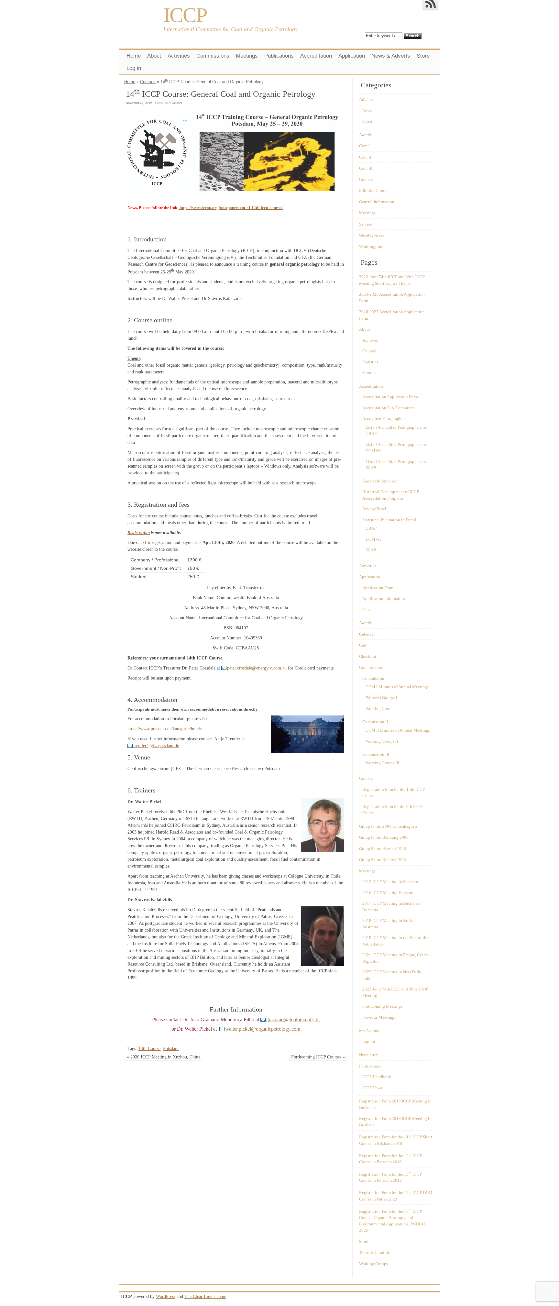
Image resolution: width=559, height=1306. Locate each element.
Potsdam (171, 1048)
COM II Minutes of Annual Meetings (398, 730)
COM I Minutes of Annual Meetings (397, 686)
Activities (179, 56)
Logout (368, 1041)
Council (369, 351)
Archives (370, 340)
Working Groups (373, 1263)
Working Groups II (382, 741)
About (154, 56)
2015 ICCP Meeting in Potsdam (390, 881)
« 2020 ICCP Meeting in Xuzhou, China (163, 1057)
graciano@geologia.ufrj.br (293, 1019)
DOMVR (373, 539)
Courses (148, 81)
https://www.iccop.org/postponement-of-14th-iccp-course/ (231, 207)
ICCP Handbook (376, 1076)
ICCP (185, 15)
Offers (367, 121)
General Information (376, 201)
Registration (138, 532)
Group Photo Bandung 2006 (384, 837)
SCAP (371, 550)
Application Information (383, 598)
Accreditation (316, 56)
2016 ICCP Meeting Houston (387, 892)
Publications (279, 56)
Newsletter (368, 1054)
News (367, 110)
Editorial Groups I (381, 697)
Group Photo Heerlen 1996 (382, 848)
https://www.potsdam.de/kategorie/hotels (164, 728)
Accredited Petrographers (384, 418)
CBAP (371, 528)
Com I (364, 145)
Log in (133, 68)
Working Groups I (381, 708)
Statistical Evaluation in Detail (389, 519)
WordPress (165, 1296)
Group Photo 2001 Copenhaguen (388, 826)
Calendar (367, 634)
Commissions (212, 56)
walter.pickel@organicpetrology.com (262, 1029)
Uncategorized (372, 235)
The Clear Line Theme (205, 1296)
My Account (370, 1030)
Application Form (377, 587)
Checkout (367, 656)
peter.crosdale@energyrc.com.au (257, 668)
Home (133, 56)
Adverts (366, 99)
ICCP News (372, 1087)
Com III (365, 168)
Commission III (375, 754)
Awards (365, 134)
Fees (366, 609)
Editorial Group (373, 190)
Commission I (374, 678)
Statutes (369, 372)
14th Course (149, 1048)
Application (351, 56)
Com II (365, 157)
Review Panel (374, 508)
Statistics (370, 362)
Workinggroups (372, 246)
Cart (363, 645)
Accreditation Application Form (390, 396)
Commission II (375, 721)
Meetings (247, 56)
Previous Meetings (378, 1017)
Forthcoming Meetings (382, 1006)
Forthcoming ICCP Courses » (318, 1057)
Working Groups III (382, 762)
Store (423, 56)
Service (365, 224)
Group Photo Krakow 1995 (382, 859)
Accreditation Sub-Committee (388, 407)
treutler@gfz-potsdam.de (156, 745)
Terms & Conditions (376, 1252)
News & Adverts (390, 56)
